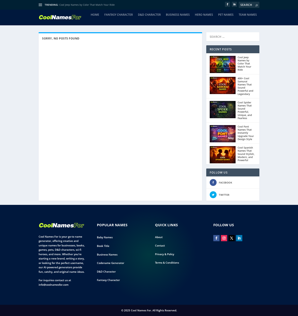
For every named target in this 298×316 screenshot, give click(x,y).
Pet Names (226, 15)
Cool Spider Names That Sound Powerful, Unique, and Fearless (245, 110)
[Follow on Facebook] (216, 238)
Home (95, 15)
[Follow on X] (232, 238)
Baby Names (105, 237)
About (159, 237)
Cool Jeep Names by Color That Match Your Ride (87, 4)
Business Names (178, 15)
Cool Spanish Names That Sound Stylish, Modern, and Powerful (246, 154)
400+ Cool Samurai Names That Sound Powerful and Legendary (245, 86)
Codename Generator (110, 263)
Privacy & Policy (164, 254)
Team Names (248, 15)
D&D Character (149, 15)
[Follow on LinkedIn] (239, 238)
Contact (160, 245)
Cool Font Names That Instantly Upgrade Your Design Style (246, 133)
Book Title (103, 246)
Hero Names (204, 15)
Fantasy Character (118, 15)
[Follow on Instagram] (224, 238)
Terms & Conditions (167, 262)
